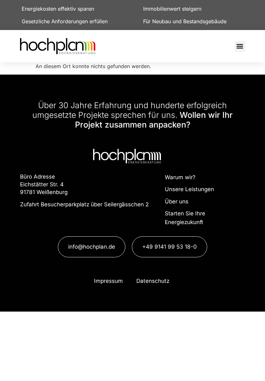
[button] (240, 46)
